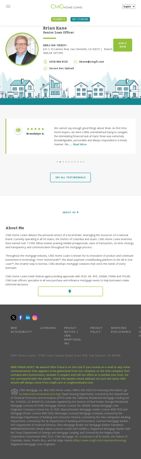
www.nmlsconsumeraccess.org (41, 394)
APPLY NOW (123, 45)
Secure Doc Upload (61, 68)
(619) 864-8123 (58, 61)
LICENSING (48, 328)
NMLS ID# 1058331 (55, 45)
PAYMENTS (59, 19)
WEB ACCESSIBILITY (21, 329)
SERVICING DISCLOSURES (121, 329)
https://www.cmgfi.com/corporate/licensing (99, 440)
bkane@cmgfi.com (91, 61)
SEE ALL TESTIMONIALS (70, 177)
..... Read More (77, 144)
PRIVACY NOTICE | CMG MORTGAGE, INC (73, 335)
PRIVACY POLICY (96, 329)
